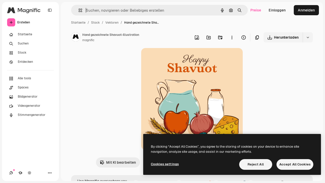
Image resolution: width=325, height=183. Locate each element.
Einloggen (277, 10)
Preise (255, 10)
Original (174, 57)
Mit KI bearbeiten (121, 162)
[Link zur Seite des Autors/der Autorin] (75, 37)
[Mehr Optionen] (232, 37)
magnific (88, 40)
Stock (95, 23)
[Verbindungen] (11, 173)
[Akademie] (20, 173)
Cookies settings (165, 164)
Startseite (78, 23)
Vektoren (112, 23)
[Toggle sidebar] (50, 10)
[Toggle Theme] (29, 173)
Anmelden (306, 10)
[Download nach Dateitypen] (308, 37)
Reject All (256, 164)
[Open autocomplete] (78, 10)
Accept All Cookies (295, 164)
